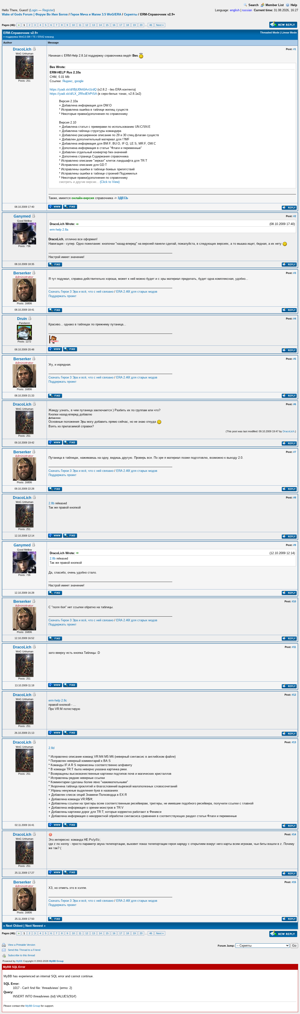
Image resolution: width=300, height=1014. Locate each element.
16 (113, 25)
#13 (294, 742)
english (235, 10)
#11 (294, 647)
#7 (294, 452)
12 (86, 25)
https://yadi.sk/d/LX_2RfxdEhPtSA (73, 93)
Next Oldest (14, 925)
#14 (294, 834)
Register (48, 10)
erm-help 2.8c (58, 700)
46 (150, 25)
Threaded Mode (269, 32)
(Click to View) (110, 182)
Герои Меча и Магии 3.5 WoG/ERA (96, 14)
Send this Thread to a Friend (24, 950)
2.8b (51, 503)
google (79, 81)
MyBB (19, 961)
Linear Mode (289, 32)
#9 (294, 545)
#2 (294, 216)
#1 (294, 49)
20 (141, 25)
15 (107, 25)
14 (100, 25)
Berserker (22, 273)
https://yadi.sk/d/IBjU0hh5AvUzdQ (73, 89)
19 (134, 25)
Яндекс (67, 81)
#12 (294, 694)
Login (34, 10)
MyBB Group (56, 961)
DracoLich (22, 49)
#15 (294, 882)
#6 (294, 404)
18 (127, 25)
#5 (294, 358)
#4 (294, 318)
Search (253, 5)
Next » (160, 25)
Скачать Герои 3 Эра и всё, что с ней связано (81, 291)
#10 (294, 601)
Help (294, 5)
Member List (275, 5)
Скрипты (130, 14)
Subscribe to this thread (21, 955)
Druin (22, 319)
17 (120, 25)
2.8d (51, 748)
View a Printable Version (21, 944)
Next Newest (34, 925)
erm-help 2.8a (59, 229)
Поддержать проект (62, 296)
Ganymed (22, 216)
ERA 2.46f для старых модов (136, 291)
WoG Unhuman (24, 53)
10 (73, 25)
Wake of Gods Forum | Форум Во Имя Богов (35, 14)
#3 (294, 273)
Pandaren (24, 323)
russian (247, 10)
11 (80, 25)
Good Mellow (24, 220)
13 (93, 25)
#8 (294, 497)
